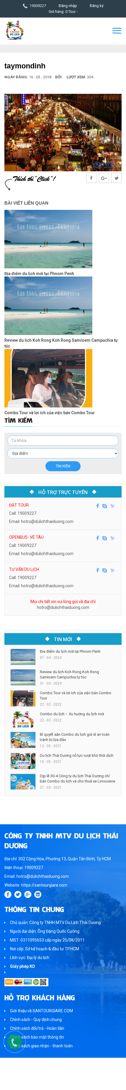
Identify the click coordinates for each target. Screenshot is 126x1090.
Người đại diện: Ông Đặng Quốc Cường (44, 931)
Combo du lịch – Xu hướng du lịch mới (72, 714)
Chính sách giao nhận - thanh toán (41, 1046)
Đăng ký (96, 6)
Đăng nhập (68, 6)
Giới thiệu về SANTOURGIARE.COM (41, 1010)
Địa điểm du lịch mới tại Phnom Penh (39, 273)
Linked (37, 894)
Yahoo (112, 506)
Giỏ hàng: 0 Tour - (63, 11)
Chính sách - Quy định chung (36, 1019)
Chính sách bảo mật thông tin (37, 1037)
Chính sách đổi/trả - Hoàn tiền (37, 1028)
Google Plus (27, 894)
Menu (117, 31)
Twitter (17, 894)
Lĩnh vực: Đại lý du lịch (29, 957)
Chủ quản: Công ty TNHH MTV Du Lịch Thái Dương (55, 922)
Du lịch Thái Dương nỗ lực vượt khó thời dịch (76, 755)
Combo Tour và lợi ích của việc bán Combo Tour (49, 412)
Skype (104, 506)
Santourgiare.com (74, 1082)
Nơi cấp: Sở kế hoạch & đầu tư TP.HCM (44, 948)
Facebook (97, 506)
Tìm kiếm (63, 466)
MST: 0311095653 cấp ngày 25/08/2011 (47, 940)
